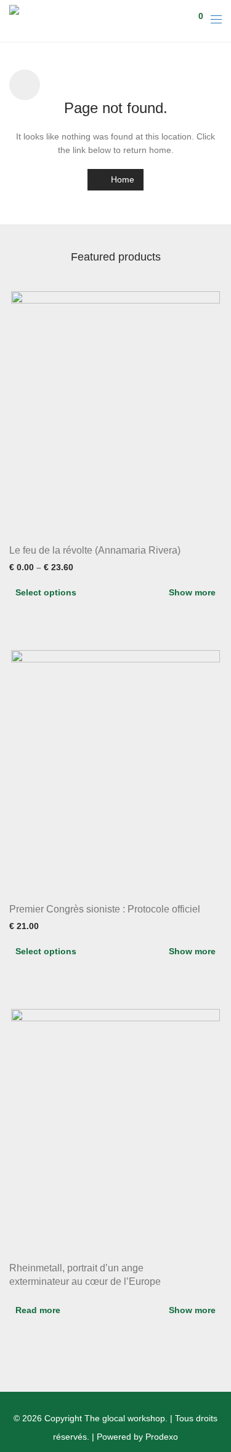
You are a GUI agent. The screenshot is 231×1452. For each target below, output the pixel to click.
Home (121, 179)
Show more (192, 592)
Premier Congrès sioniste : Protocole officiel (104, 909)
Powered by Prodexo (137, 1437)
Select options (45, 592)
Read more (37, 1310)
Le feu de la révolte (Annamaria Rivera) (94, 550)
